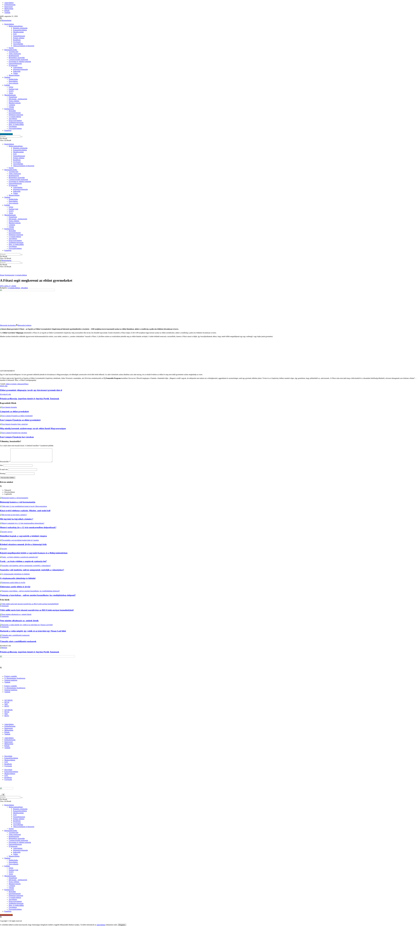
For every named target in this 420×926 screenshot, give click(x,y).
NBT (6, 704)
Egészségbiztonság (15, 63)
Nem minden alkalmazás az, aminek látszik (19, 620)
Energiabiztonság (15, 113)
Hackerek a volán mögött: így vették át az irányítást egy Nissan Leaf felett (33, 631)
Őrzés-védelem (14, 101)
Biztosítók (12, 111)
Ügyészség (17, 42)
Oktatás (11, 107)
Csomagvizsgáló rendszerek (18, 59)
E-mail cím (4, 469)
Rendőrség (17, 40)
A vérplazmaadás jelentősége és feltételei (17, 578)
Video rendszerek (15, 54)
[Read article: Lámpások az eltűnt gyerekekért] (210, 407)
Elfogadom (122, 925)
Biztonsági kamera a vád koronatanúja (17, 502)
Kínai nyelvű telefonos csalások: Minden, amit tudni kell (25, 510)
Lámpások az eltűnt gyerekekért (14, 411)
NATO (11, 91)
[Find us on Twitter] (1, 18)
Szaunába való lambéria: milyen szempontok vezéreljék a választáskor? (32, 570)
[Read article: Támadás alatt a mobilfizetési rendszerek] (210, 635)
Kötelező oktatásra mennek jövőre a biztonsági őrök (23, 544)
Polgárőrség (13, 97)
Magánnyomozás (15, 103)
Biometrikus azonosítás (17, 58)
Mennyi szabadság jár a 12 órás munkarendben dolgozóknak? (28, 527)
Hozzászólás (5, 462)
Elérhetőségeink (9, 5)
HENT (6, 706)
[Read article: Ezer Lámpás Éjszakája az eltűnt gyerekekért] (210, 416)
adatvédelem (101, 925)
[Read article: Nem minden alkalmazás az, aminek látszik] (210, 614)
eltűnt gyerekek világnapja (15, 384)
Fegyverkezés (13, 83)
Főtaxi (26, 384)
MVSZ (6, 702)
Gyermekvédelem (15, 117)
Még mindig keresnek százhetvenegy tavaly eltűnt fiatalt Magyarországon (33, 428)
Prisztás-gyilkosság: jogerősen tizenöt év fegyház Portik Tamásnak (29, 652)
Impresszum (8, 7)
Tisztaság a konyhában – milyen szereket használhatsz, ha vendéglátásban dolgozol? (38, 595)
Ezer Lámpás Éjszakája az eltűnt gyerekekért (20, 420)
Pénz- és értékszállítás (16, 124)
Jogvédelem (13, 119)
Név (1, 465)
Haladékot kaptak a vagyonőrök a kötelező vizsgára (23, 536)
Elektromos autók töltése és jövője (15, 587)
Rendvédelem (9, 24)
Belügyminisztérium (16, 26)
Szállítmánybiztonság (16, 122)
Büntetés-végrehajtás (20, 28)
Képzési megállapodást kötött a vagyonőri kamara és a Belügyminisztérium (33, 553)
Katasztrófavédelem (20, 30)
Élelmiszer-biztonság (16, 115)
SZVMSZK (8, 700)
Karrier (11, 48)
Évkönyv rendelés (10, 676)
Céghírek (12, 105)
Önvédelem (13, 126)
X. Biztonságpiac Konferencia (14, 678)
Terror (11, 93)
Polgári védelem (18, 38)
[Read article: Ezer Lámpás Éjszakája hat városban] (210, 433)
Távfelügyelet (13, 52)
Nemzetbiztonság (19, 36)
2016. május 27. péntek (8, 286)
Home (2, 275)
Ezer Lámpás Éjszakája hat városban (17, 437)
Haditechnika (13, 79)
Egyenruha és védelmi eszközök (20, 61)
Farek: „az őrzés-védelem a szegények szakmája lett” (23, 561)
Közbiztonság (9, 109)
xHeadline (24, 288)
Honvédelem (13, 81)
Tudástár (7, 12)
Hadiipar (7, 77)
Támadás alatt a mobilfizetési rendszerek (18, 641)
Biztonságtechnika (10, 50)
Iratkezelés (16, 71)
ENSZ (11, 87)
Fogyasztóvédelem (15, 128)
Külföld (7, 85)
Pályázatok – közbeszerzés (18, 99)
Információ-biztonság (20, 69)
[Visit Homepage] (5, 20)
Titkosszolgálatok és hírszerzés (23, 46)
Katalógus (7, 130)
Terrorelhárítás (18, 44)
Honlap (2, 473)
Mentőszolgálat (18, 32)
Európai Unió (13, 89)
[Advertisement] (210, 354)
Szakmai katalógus (10, 680)
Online (15, 73)
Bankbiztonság (14, 56)
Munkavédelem (14, 75)
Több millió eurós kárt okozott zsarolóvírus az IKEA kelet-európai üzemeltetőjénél (37, 610)
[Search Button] (21, 136)
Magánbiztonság (10, 95)
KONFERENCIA (6, 134)
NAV (15, 34)
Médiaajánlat (8, 9)
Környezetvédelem (15, 121)
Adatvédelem (9, 3)
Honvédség (8, 756)
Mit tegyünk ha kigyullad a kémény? (16, 519)
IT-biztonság (13, 65)
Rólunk (7, 10)
